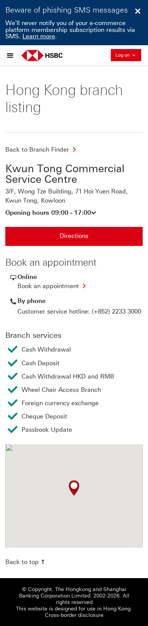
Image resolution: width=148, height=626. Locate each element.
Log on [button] (128, 54)
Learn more (38, 36)
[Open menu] (12, 55)
